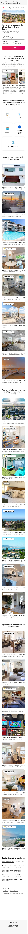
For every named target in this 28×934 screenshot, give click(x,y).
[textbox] (7, 43)
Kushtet (16, 926)
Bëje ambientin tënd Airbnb (16, 8)
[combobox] (13, 38)
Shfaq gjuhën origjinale (15, 3)
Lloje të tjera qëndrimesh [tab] (8, 861)
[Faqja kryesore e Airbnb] (3, 7)
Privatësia (10, 926)
